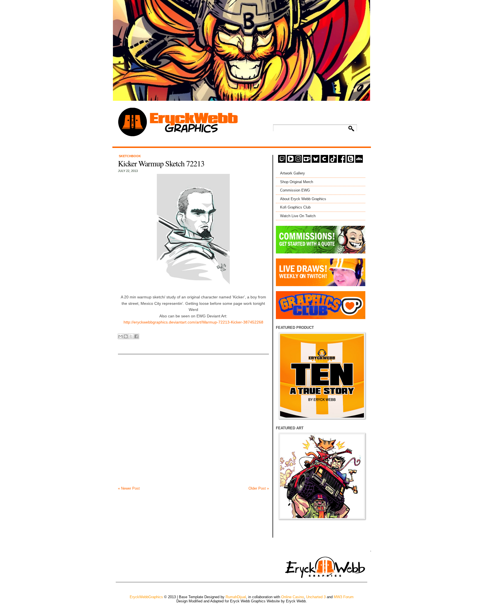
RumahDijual (236, 597)
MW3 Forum (344, 597)
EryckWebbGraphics (146, 597)
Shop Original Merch (296, 182)
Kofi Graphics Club (295, 207)
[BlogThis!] (126, 336)
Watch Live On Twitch (298, 216)
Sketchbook (130, 156)
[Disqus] (193, 415)
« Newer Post (129, 488)
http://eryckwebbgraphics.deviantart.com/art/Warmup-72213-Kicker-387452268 (193, 322)
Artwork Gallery (292, 173)
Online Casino (292, 597)
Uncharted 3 (316, 597)
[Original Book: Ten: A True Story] (322, 375)
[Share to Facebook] (136, 336)
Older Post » (258, 488)
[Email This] (120, 336)
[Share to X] (131, 336)
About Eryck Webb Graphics (303, 199)
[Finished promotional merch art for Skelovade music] (322, 476)
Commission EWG (295, 190)
